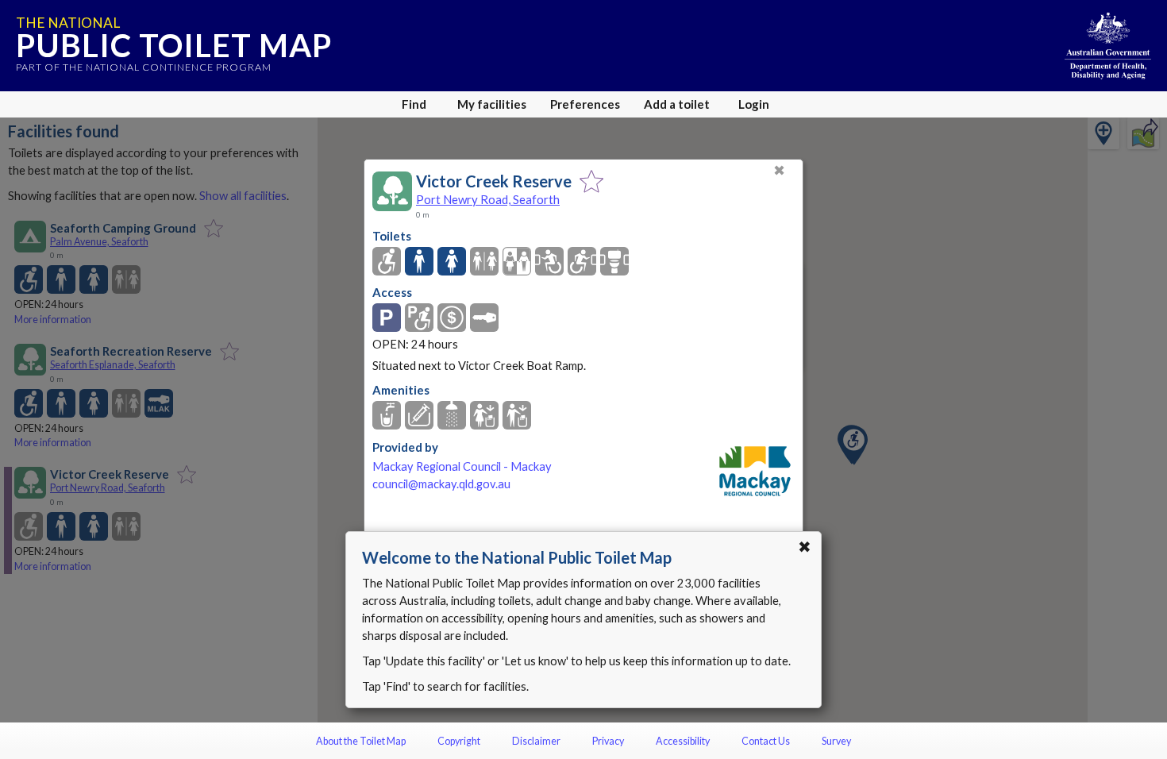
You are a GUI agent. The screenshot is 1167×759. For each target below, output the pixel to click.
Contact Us (765, 741)
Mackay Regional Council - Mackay (462, 466)
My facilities (491, 104)
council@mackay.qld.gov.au (441, 484)
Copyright (458, 741)
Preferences (585, 104)
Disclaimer (536, 741)
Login (753, 104)
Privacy (608, 741)
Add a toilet (677, 104)
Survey (836, 741)
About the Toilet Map (361, 741)
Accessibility (683, 741)
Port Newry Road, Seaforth (488, 199)
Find (414, 104)
